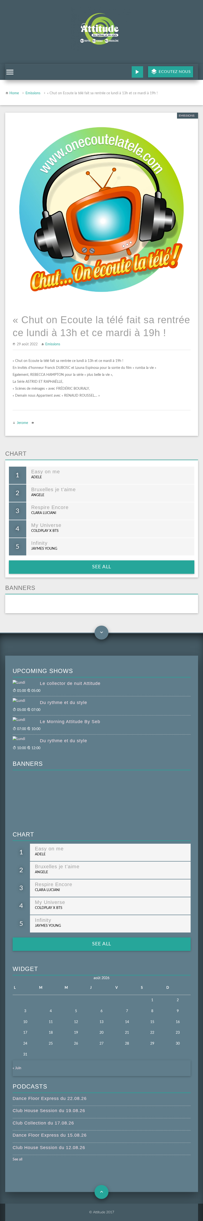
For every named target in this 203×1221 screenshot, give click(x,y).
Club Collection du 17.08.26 (43, 1123)
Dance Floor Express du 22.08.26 (50, 1098)
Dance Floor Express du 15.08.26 (50, 1135)
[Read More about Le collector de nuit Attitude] (26, 683)
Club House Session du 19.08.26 (49, 1110)
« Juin (17, 1068)
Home (14, 93)
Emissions (32, 93)
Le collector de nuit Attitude (70, 683)
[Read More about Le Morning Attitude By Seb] (26, 720)
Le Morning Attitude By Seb (70, 721)
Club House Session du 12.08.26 (49, 1147)
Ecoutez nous (174, 72)
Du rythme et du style (63, 702)
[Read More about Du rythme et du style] (26, 701)
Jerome (22, 423)
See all (101, 566)
